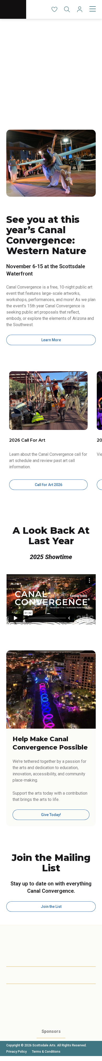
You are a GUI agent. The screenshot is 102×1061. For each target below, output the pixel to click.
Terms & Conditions (46, 1051)
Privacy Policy (16, 1051)
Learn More (51, 340)
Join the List (51, 906)
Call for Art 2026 (48, 485)
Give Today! (51, 815)
